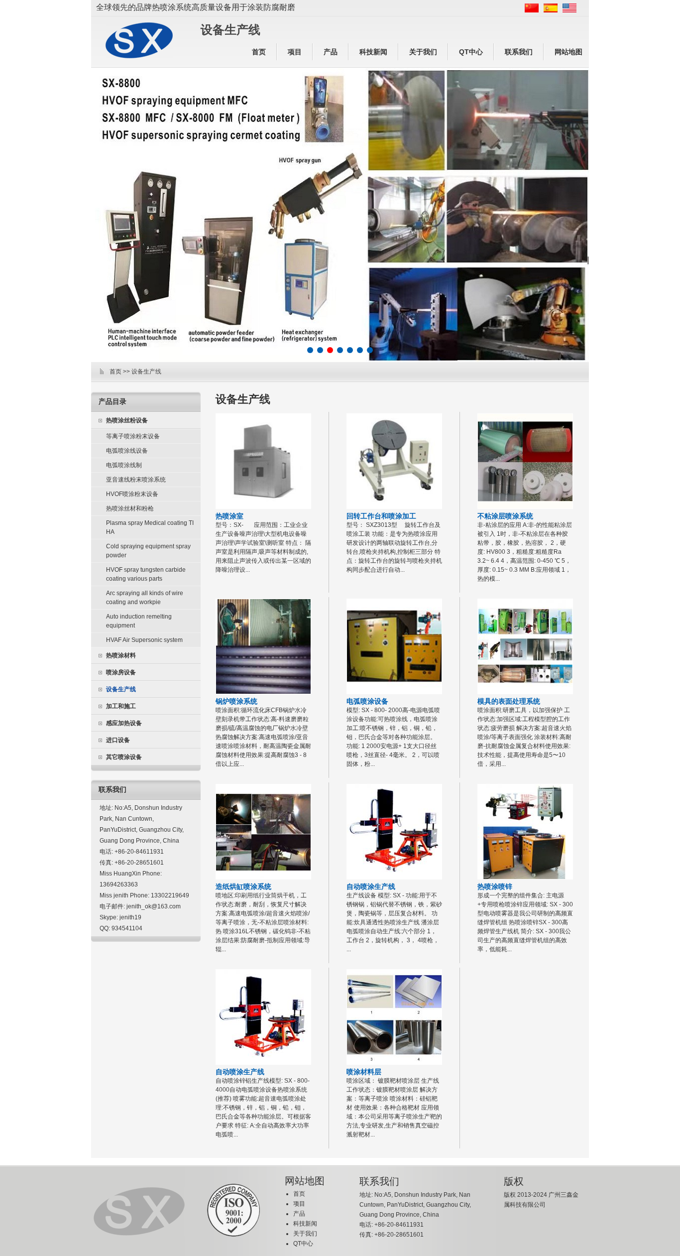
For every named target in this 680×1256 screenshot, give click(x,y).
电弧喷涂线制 (124, 465)
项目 (295, 52)
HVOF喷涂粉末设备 (132, 494)
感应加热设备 (124, 723)
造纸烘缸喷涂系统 (243, 886)
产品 (331, 52)
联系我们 (519, 52)
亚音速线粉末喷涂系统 (136, 479)
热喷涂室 (229, 516)
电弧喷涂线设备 (127, 450)
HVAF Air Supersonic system (144, 639)
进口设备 (118, 740)
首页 (259, 52)
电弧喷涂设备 (367, 701)
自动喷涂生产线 (370, 886)
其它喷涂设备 (124, 757)
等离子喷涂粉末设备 (133, 436)
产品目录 (112, 401)
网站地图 (568, 52)
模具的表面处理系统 (508, 701)
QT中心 (471, 52)
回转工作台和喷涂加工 (381, 516)
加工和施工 (121, 706)
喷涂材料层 (363, 1072)
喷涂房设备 (121, 672)
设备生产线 (121, 689)
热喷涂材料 (121, 655)
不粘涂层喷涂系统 (505, 516)
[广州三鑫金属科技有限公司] (139, 40)
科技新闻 (373, 52)
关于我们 (423, 52)
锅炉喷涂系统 (236, 701)
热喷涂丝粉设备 (127, 420)
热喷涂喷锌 (494, 886)
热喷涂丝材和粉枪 (130, 508)
